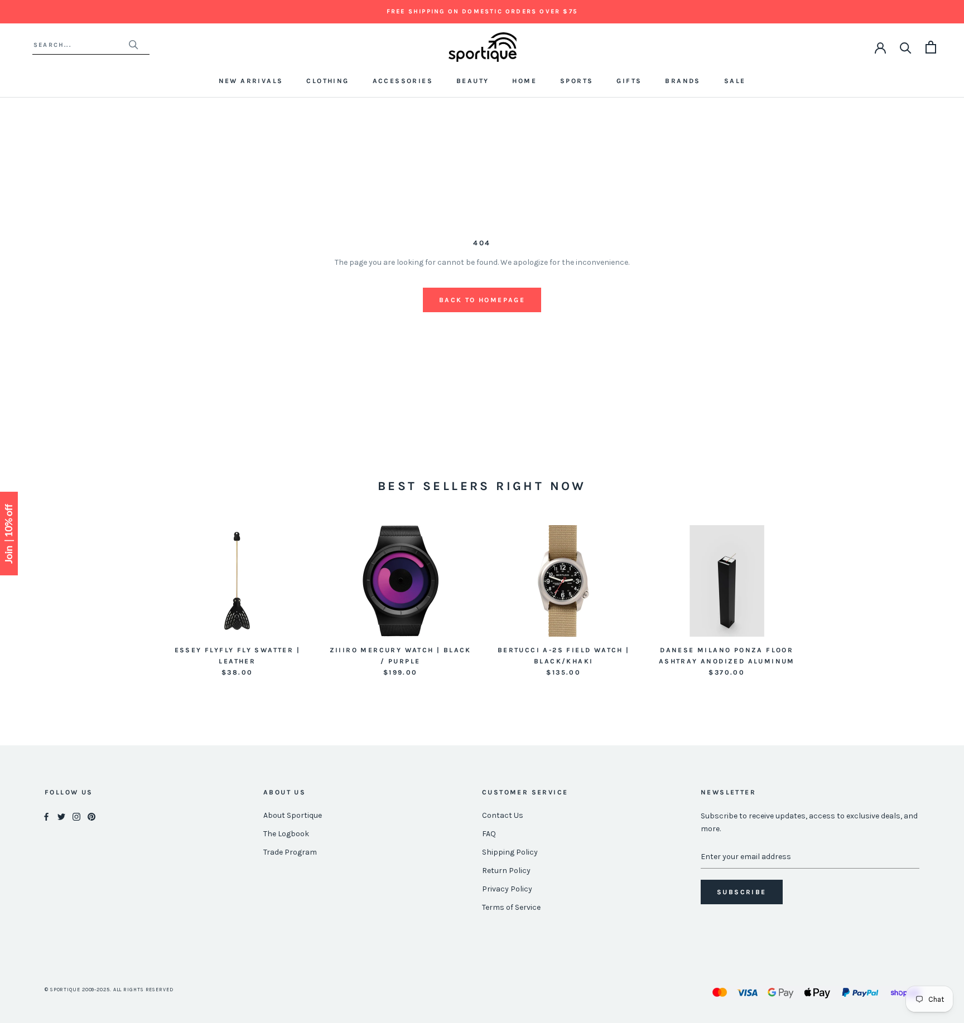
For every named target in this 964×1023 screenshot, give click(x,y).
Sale (735, 81)
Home (524, 81)
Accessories (403, 81)
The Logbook (286, 833)
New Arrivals (251, 81)
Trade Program (290, 852)
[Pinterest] (91, 815)
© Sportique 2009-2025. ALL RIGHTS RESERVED (109, 989)
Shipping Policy (510, 852)
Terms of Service (511, 907)
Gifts (629, 81)
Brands (682, 81)
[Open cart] (931, 47)
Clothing (327, 81)
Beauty (472, 81)
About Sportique (292, 815)
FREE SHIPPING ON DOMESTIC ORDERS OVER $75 (482, 11)
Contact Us (502, 815)
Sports (576, 81)
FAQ (489, 833)
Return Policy (506, 870)
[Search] (906, 47)
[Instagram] (76, 815)
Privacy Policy (507, 889)
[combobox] (80, 45)
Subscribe (742, 892)
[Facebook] (46, 815)
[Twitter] (61, 815)
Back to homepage (482, 300)
